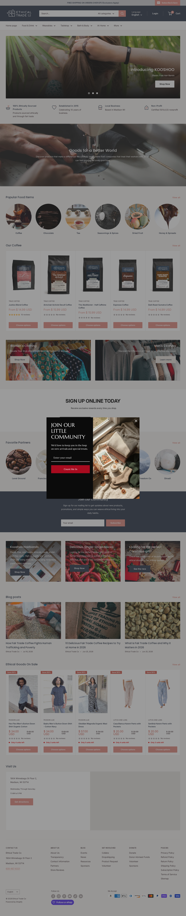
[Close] (136, 420)
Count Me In (70, 469)
